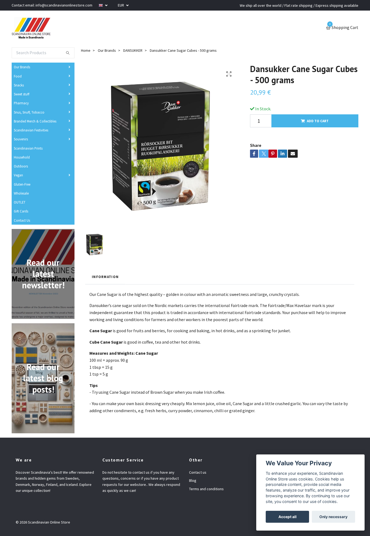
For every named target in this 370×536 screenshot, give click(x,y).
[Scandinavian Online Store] (31, 28)
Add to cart (318, 121)
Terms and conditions (206, 488)
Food (18, 76)
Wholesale (21, 193)
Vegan (18, 175)
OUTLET (19, 202)
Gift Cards (21, 211)
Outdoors (21, 166)
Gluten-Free (22, 184)
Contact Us (22, 220)
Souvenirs (21, 139)
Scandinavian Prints (28, 148)
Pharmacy (21, 103)
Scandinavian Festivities (31, 130)
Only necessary (333, 517)
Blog (192, 480)
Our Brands (22, 67)
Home (85, 50)
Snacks (19, 85)
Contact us (197, 472)
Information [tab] (105, 277)
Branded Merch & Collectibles (35, 121)
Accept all (287, 517)
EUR (121, 5)
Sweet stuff (21, 94)
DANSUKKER (132, 50)
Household (22, 157)
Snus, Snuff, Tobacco (29, 112)
